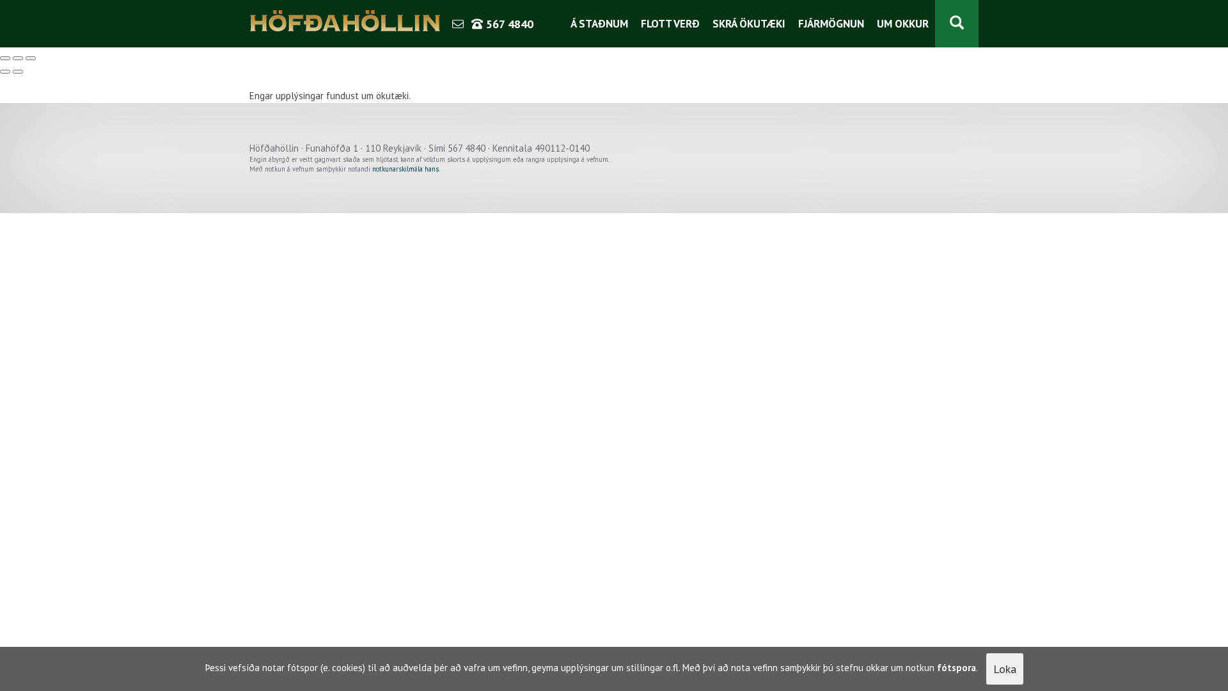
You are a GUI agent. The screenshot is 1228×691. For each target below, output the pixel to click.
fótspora (956, 668)
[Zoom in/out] (31, 58)
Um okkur (903, 24)
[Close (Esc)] (5, 58)
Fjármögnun (831, 24)
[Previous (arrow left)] (5, 72)
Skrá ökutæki (748, 24)
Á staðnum (599, 24)
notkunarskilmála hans (405, 168)
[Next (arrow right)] (18, 72)
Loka (1004, 669)
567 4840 (508, 24)
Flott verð (670, 24)
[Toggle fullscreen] (18, 58)
